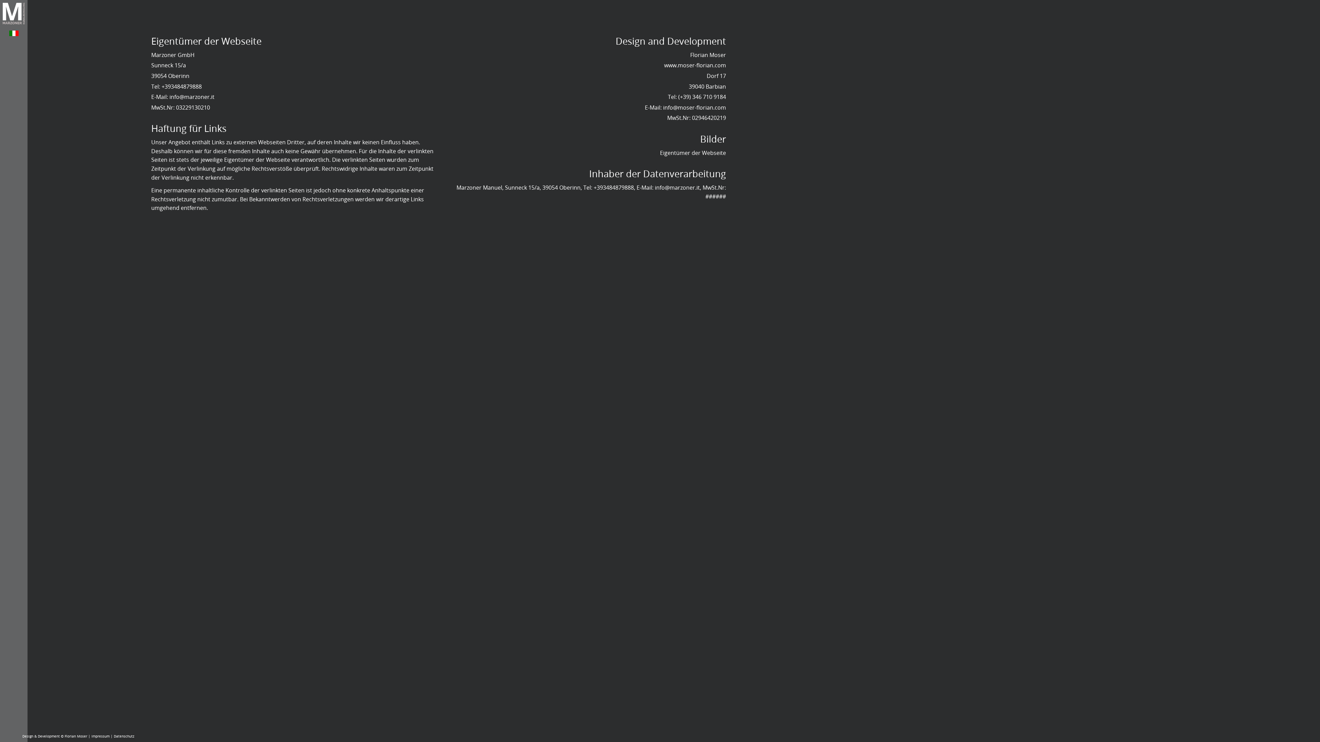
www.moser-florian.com (695, 65)
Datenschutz (124, 736)
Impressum (100, 736)
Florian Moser (76, 736)
